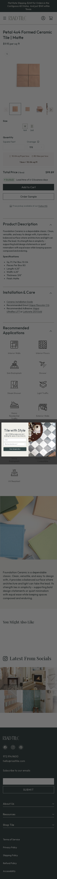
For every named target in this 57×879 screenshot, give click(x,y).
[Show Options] (25, 444)
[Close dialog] (54, 424)
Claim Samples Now (15, 449)
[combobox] (14, 444)
